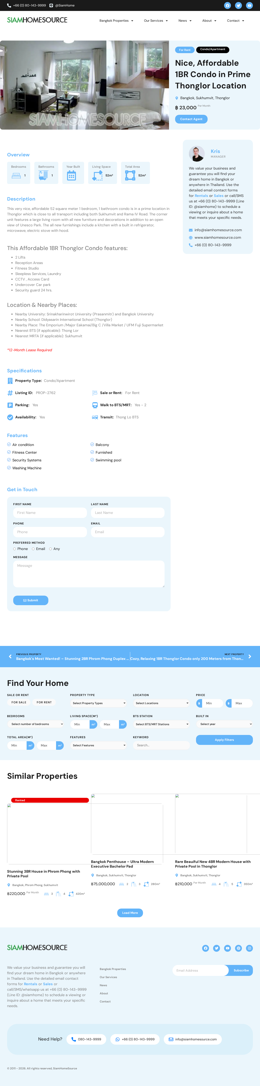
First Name (22, 504)
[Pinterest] (238, 948)
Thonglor (222, 98)
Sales (219, 195)
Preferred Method (29, 543)
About (207, 20)
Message (20, 557)
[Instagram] (249, 948)
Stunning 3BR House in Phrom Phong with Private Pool (43, 874)
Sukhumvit (204, 98)
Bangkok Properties (114, 20)
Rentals (201, 195)
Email (96, 523)
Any (56, 548)
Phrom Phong (33, 885)
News (183, 20)
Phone (18, 523)
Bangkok (187, 98)
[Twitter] (238, 5)
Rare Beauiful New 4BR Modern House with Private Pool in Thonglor (213, 864)
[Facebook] (227, 5)
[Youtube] (249, 5)
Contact (233, 20)
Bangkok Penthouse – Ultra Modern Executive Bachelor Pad (122, 864)
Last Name (99, 504)
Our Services (153, 20)
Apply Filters (224, 740)
